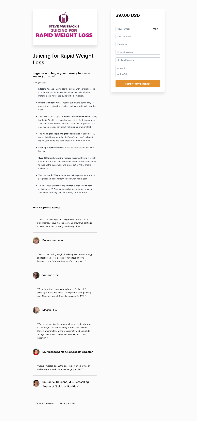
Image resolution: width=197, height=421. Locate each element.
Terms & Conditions (44, 403)
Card (122, 68)
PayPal (123, 74)
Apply (155, 28)
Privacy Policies (67, 403)
